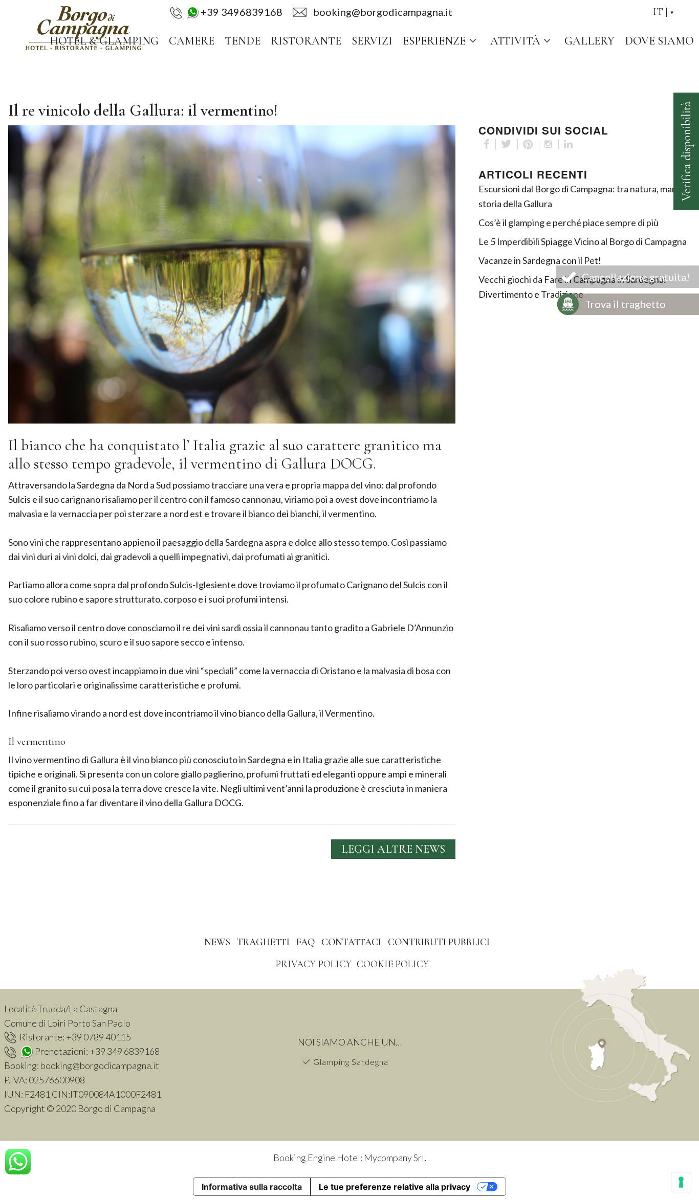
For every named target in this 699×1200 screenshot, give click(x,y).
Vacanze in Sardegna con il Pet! (539, 260)
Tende (242, 41)
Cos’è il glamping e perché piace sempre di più (568, 222)
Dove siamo (659, 41)
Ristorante (306, 41)
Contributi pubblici (439, 942)
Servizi (372, 41)
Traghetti (263, 942)
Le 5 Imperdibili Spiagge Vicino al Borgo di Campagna (582, 241)
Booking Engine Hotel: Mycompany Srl (348, 1157)
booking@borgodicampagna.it (99, 1065)
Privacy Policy (313, 964)
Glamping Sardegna (350, 1061)
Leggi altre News (393, 849)
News (217, 942)
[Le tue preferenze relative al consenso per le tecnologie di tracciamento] (681, 1182)
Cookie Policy (393, 964)
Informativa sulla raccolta (252, 1187)
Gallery (589, 41)
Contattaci (351, 942)
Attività (515, 41)
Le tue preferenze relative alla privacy (394, 1187)
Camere (191, 41)
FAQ (305, 942)
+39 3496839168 (241, 12)
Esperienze (434, 41)
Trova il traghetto (625, 304)
